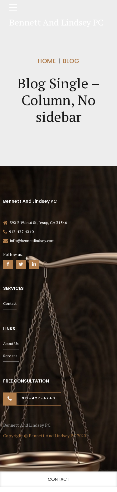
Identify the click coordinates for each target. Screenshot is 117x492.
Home (47, 61)
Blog (71, 61)
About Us (11, 343)
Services (10, 355)
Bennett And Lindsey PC (56, 22)
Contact (10, 303)
